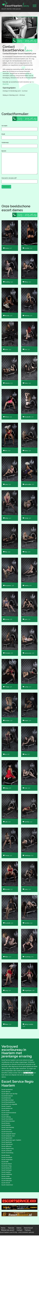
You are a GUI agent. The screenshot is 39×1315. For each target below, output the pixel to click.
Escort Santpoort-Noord (8, 1134)
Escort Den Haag (6, 1166)
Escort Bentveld (6, 1098)
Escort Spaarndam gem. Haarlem (11, 1140)
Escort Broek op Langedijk (9, 1104)
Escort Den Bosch (7, 1164)
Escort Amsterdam (7, 1159)
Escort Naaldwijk (6, 1178)
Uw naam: (4, 125)
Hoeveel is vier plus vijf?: (9, 178)
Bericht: (4, 151)
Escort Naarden (6, 1125)
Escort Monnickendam (8, 1121)
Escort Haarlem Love (6, 1232)
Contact (19, 1230)
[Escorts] (19, 1207)
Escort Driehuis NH (7, 1108)
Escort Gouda (5, 1110)
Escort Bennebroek (7, 1096)
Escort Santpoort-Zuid (8, 1136)
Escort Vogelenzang (8, 1148)
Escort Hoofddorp (7, 1174)
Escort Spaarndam (7, 1138)
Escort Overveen (6, 1129)
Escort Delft (5, 1161)
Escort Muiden (6, 1123)
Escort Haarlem (6, 1172)
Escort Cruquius (6, 1106)
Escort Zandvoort (7, 1150)
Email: (3, 134)
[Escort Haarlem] (17, 5)
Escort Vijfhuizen (6, 1146)
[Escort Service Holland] (19, 1201)
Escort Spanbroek (7, 1142)
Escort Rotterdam (7, 1180)
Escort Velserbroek (7, 1144)
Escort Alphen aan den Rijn (9, 1093)
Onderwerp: (5, 142)
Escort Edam (5, 1115)
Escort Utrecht (6, 1183)
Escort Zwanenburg (7, 1152)
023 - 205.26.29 (27, 40)
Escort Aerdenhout (7, 1089)
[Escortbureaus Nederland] (19, 1214)
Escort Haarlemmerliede (9, 1112)
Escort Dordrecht (6, 1168)
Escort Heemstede (7, 1119)
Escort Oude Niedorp (8, 1127)
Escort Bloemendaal (7, 1100)
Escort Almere (6, 1155)
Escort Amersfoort (7, 1157)
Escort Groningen (7, 1170)
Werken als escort (7, 1230)
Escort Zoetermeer (7, 1185)
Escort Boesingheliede (8, 1102)
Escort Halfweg (6, 1117)
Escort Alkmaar (6, 1091)
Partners (28, 1230)
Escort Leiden (6, 1176)
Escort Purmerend (7, 1131)
